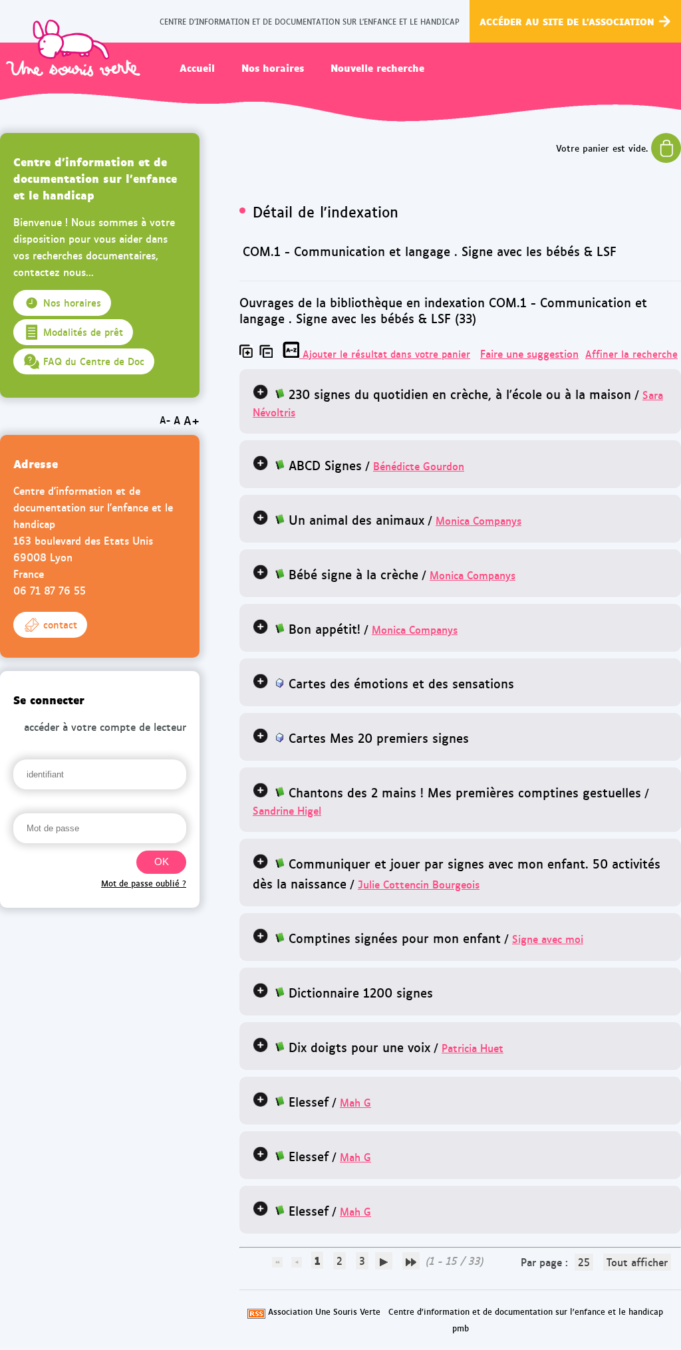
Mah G (355, 1102)
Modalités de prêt (83, 332)
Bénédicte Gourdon (418, 466)
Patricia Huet (472, 1047)
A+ (192, 420)
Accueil (197, 67)
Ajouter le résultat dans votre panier (386, 353)
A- (165, 419)
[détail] (260, 391)
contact (60, 624)
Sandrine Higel (287, 810)
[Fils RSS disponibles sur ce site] (256, 1311)
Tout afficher (637, 1262)
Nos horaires (272, 67)
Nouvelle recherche (377, 67)
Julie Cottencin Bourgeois (418, 884)
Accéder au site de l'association (566, 21)
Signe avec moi (547, 938)
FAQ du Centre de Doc (93, 361)
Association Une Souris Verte (324, 1311)
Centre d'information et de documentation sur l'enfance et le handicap (525, 1311)
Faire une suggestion (529, 353)
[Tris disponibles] (293, 353)
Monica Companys (478, 520)
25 (584, 1262)
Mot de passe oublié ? (143, 883)
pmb (460, 1328)
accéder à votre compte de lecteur (105, 726)
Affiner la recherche (631, 353)
